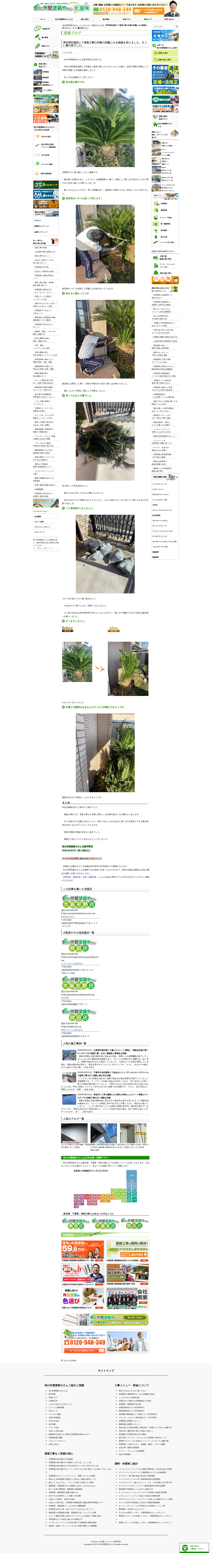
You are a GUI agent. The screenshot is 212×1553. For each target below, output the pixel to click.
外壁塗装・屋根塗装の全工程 (130, 1404)
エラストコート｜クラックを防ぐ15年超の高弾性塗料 (139, 1496)
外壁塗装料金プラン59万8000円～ (132, 1407)
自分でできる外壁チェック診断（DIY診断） (65, 1496)
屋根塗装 (77, 877)
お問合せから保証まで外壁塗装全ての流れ (135, 1401)
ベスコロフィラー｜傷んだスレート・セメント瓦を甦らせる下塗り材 (145, 1482)
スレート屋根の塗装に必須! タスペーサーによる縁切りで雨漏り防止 (75, 1516)
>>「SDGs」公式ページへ (43, 548)
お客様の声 (53, 1401)
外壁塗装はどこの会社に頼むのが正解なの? (65, 1519)
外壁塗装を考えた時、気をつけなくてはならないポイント (71, 1509)
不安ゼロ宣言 (54, 1421)
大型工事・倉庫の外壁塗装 (129, 1448)
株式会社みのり (68, 916)
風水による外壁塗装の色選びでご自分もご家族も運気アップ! (72, 1479)
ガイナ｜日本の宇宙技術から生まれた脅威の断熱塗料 (139, 1502)
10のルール (53, 1411)
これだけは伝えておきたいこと (61, 1404)
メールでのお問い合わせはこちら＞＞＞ (82, 858)
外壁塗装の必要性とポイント (130, 1421)
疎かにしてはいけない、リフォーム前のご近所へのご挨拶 (71, 1482)
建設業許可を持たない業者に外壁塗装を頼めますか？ (69, 1434)
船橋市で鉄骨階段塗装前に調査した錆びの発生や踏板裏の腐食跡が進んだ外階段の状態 (105, 1147)
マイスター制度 (55, 1414)
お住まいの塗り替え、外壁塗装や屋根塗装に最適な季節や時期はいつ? (76, 1502)
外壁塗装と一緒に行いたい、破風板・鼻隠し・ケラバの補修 (142, 1444)
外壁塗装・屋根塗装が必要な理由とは (63, 1492)
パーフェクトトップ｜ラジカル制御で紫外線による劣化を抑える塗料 (145, 1469)
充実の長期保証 (55, 1418)
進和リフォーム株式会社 (72, 1030)
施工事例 (106, 19)
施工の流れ (85, 19)
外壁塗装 (67, 877)
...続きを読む (88, 1067)
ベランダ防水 (104, 877)
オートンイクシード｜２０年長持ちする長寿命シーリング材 (142, 1506)
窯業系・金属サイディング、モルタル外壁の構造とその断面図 (73, 1526)
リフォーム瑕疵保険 (56, 1407)
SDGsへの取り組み (56, 1431)
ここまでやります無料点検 (129, 1397)
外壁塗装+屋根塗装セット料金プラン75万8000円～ (138, 1414)
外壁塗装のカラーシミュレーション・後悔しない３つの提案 (72, 1476)
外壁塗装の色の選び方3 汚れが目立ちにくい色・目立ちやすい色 (73, 1466)
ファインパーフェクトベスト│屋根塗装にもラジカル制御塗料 (142, 1472)
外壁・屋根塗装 (89, 877)
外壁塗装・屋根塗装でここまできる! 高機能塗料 (67, 1506)
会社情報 (52, 1424)
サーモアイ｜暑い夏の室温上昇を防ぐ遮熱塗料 (137, 1476)
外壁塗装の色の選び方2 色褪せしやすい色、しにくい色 (70, 1462)
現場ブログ (53, 1397)
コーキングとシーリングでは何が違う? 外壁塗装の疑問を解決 (73, 1522)
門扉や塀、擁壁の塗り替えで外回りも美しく (136, 1431)
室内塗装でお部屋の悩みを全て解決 (132, 1434)
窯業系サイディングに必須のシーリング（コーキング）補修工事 (144, 1441)
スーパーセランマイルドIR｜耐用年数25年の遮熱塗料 (139, 1479)
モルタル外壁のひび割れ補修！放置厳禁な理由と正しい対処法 (75, 1146)
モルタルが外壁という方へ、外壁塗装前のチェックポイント (142, 1513)
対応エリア (148, 19)
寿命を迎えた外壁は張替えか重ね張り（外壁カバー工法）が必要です (145, 1427)
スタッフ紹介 (54, 1427)
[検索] (177, 27)
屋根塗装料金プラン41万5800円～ (132, 1411)
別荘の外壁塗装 (125, 1454)
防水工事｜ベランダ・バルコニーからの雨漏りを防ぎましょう (143, 1438)
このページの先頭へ (70, 1360)
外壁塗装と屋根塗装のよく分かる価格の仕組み (137, 1394)
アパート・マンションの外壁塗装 (132, 1451)
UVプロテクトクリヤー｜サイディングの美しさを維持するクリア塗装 (146, 1499)
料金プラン (127, 19)
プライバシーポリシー (57, 1441)
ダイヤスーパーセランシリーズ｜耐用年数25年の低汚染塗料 (142, 1486)
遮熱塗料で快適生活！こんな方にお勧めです (136, 1489)
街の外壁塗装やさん (105, 1544)
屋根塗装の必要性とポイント (130, 1424)
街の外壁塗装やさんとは (64, 19)
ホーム (42, 19)
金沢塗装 (65, 998)
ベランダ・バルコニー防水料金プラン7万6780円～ (138, 1418)
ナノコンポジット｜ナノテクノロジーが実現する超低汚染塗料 (143, 1492)
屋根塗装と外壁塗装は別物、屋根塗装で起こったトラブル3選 (72, 1513)
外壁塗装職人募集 (55, 1438)
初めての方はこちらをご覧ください (132, 1391)
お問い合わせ (169, 19)
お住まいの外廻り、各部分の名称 (61, 1499)
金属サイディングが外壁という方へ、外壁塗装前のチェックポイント (145, 1522)
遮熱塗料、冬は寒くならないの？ (132, 1509)
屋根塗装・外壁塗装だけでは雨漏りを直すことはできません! (72, 1486)
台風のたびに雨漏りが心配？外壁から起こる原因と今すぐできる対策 (134, 1146)
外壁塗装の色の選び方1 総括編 (61, 1459)
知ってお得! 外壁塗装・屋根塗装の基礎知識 (65, 1489)
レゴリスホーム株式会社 (72, 963)
